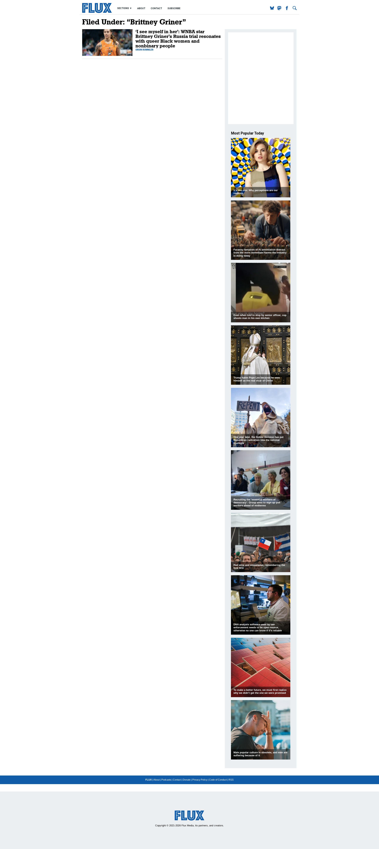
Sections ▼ (125, 8)
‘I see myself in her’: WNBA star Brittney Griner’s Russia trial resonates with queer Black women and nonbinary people (178, 39)
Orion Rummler (144, 49)
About (141, 8)
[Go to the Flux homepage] (97, 12)
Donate (187, 779)
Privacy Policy (199, 779)
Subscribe (173, 8)
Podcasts (166, 779)
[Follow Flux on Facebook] (285, 9)
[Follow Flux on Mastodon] (271, 9)
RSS (231, 779)
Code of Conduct (218, 779)
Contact (156, 8)
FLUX (148, 779)
